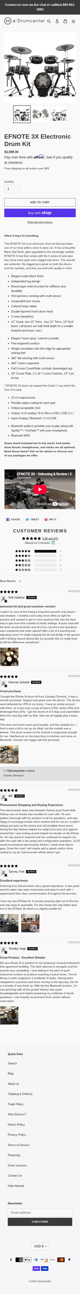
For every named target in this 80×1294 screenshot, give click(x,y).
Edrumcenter (44, 1281)
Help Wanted (16, 1185)
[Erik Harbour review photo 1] (9, 656)
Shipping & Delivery (20, 1093)
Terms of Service (18, 1145)
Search (12, 1063)
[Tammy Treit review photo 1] (9, 923)
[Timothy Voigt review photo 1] (9, 1015)
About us (13, 1083)
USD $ (38, 1246)
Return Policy (16, 1124)
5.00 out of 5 (50, 538)
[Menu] (73, 21)
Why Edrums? (17, 1114)
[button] (23, 551)
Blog (10, 1073)
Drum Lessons (17, 1165)
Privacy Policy (17, 1134)
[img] (9, 591)
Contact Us (15, 1175)
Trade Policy (15, 1104)
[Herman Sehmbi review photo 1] (9, 754)
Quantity (9, 181)
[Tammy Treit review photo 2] (30, 923)
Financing (14, 1155)
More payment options (40, 222)
